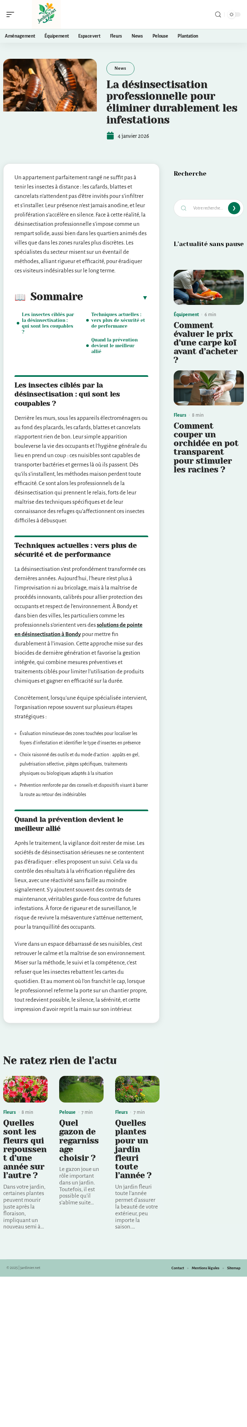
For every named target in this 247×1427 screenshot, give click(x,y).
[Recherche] (218, 15)
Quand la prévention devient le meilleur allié (114, 345)
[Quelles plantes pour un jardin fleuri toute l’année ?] (137, 1089)
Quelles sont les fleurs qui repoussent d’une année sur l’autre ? (25, 1149)
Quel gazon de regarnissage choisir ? (79, 1140)
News (120, 68)
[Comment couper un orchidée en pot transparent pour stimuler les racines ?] (209, 387)
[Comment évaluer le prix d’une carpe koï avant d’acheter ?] (209, 287)
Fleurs (9, 1112)
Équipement (186, 314)
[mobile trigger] (11, 14)
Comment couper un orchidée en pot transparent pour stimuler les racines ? (206, 447)
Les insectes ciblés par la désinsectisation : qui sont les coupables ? (48, 323)
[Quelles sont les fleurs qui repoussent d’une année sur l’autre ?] (25, 1089)
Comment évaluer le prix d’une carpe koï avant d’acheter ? (206, 343)
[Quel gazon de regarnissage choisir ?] (81, 1089)
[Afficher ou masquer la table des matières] (115, 297)
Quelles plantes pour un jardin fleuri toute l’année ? (133, 1149)
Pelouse (67, 1112)
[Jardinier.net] (46, 14)
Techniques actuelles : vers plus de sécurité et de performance (118, 320)
